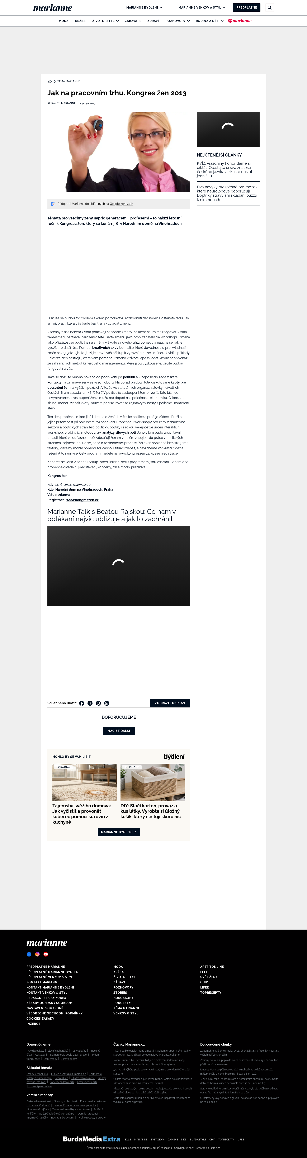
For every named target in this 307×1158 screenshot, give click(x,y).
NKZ (183, 1139)
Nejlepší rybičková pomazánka (57, 1113)
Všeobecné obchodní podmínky (55, 1013)
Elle (204, 972)
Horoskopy (123, 998)
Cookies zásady (40, 1018)
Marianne (140, 1139)
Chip (204, 982)
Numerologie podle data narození (69, 1054)
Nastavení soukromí (45, 1008)
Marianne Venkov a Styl (200, 7)
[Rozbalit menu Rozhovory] (187, 21)
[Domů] (56, 7)
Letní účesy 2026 (87, 1082)
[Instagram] (37, 954)
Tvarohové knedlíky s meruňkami (71, 1109)
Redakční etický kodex (46, 998)
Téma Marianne (68, 81)
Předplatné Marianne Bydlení (53, 972)
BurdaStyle (198, 1139)
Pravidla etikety (35, 1050)
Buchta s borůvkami (62, 1117)
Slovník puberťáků (58, 1050)
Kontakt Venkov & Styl (47, 992)
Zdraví (153, 21)
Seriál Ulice (61, 1078)
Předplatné (246, 7)
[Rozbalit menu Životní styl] (116, 21)
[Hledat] (269, 7)
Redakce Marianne (61, 103)
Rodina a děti (207, 21)
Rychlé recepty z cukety (91, 1117)
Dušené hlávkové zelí (39, 1101)
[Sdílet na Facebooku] (81, 703)
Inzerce (33, 1024)
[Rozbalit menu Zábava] (139, 21)
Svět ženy (209, 977)
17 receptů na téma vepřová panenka (74, 1105)
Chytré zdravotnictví (83, 1078)
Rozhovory (176, 21)
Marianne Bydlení (142, 7)
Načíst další (119, 731)
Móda (64, 21)
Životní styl (103, 21)
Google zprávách (121, 203)
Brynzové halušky (37, 1117)
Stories (120, 992)
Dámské (172, 1139)
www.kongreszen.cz (133, 453)
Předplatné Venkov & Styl (50, 977)
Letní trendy (50, 1058)
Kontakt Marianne (43, 982)
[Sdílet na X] (90, 703)
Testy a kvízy (78, 1050)
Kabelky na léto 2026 (62, 1082)
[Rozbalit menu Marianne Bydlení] (160, 7)
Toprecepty (210, 992)
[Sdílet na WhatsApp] (106, 703)
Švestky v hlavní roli (65, 1101)
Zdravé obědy (69, 1058)
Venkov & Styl (125, 1013)
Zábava (131, 21)
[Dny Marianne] (240, 21)
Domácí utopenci (88, 1113)
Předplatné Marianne (46, 966)
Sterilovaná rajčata (38, 1109)
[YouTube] (45, 954)
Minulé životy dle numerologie (68, 1074)
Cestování (41, 1054)
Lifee (204, 987)
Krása (80, 21)
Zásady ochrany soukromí (50, 1003)
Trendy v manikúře (37, 1074)
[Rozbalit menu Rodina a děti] (221, 21)
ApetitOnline (212, 966)
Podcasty (122, 1003)
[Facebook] (29, 954)
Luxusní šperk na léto (39, 1086)
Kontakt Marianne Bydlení (50, 987)
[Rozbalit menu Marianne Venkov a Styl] (223, 7)
